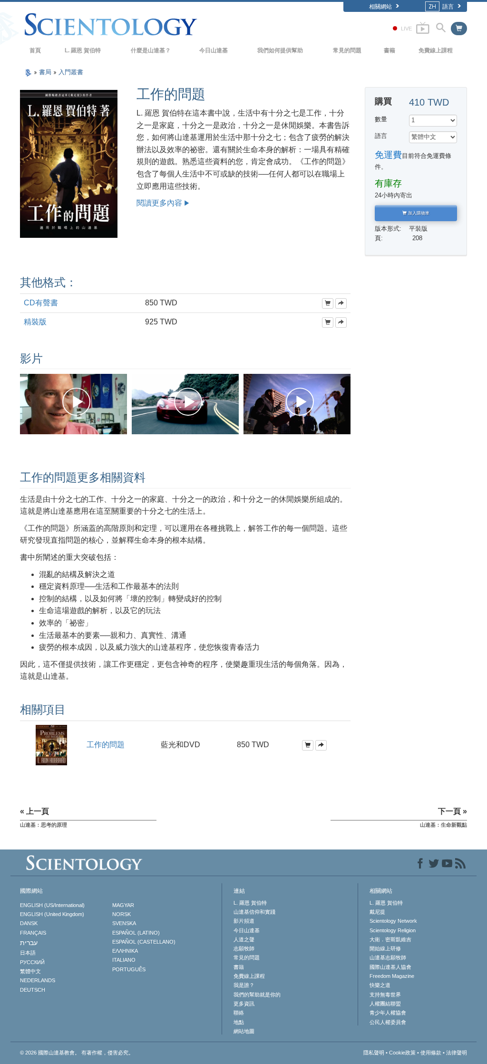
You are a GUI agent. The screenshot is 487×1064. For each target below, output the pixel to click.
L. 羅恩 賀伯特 (83, 50)
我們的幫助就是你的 (257, 994)
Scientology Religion (393, 930)
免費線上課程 (436, 50)
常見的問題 (347, 50)
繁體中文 (30, 971)
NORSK (121, 914)
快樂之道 (380, 985)
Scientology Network (393, 921)
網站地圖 (244, 1031)
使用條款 (430, 1052)
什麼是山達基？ (151, 50)
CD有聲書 (41, 303)
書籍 (389, 50)
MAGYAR (123, 905)
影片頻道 (244, 921)
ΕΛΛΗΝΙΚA (125, 951)
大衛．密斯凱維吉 (390, 939)
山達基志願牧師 (388, 957)
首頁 (35, 50)
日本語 (28, 953)
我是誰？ (244, 985)
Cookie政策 (402, 1052)
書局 (46, 72)
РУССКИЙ (32, 962)
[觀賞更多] (341, 303)
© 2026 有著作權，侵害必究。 (77, 1052)
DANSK (29, 923)
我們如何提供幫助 (280, 50)
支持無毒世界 (385, 994)
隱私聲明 (373, 1052)
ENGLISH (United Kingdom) (52, 914)
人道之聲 (244, 939)
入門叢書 (70, 72)
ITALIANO (124, 960)
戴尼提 (377, 912)
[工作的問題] (51, 745)
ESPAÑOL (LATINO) (136, 933)
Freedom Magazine (392, 976)
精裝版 (35, 322)
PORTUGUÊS (129, 969)
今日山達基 (213, 50)
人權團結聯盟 (385, 1003)
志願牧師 (244, 948)
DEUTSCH (32, 990)
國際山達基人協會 (390, 967)
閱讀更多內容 (159, 203)
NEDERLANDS (37, 980)
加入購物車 (418, 213)
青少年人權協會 (388, 1012)
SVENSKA (124, 923)
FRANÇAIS (33, 933)
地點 (239, 1022)
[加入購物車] (327, 303)
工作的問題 (106, 745)
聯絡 (239, 1012)
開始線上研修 (385, 948)
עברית (29, 943)
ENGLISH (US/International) (52, 905)
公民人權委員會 (388, 1022)
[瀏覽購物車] (459, 28)
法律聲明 (456, 1052)
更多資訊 (244, 1003)
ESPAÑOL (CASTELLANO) (143, 942)
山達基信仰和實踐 (254, 912)
